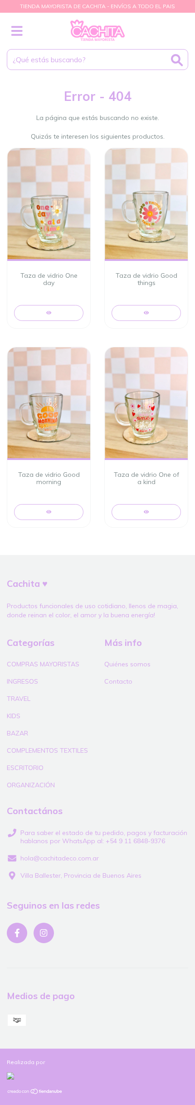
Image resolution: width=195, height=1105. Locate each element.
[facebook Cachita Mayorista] (17, 933)
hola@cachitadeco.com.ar (59, 858)
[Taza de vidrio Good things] (146, 313)
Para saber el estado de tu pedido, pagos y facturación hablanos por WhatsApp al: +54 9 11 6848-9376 (103, 837)
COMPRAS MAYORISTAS (43, 664)
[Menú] (17, 31)
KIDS (13, 716)
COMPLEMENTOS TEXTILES (47, 750)
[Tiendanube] (35, 1092)
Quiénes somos (127, 664)
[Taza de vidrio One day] (48, 313)
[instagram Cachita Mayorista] (44, 933)
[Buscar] (176, 60)
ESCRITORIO (25, 768)
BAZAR (17, 733)
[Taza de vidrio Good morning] (48, 512)
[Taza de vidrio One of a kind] (146, 512)
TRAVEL (18, 699)
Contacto (118, 681)
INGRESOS (22, 681)
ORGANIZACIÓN (31, 785)
